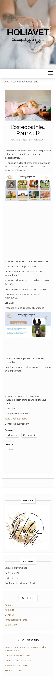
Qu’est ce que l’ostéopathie (19, 660)
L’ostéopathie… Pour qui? (17, 655)
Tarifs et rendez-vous (16, 619)
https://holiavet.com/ (16, 418)
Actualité (9, 610)
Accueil (6, 81)
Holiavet (28, 32)
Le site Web (11, 624)
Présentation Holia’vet (16, 665)
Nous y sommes (13, 670)
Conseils (9, 614)
